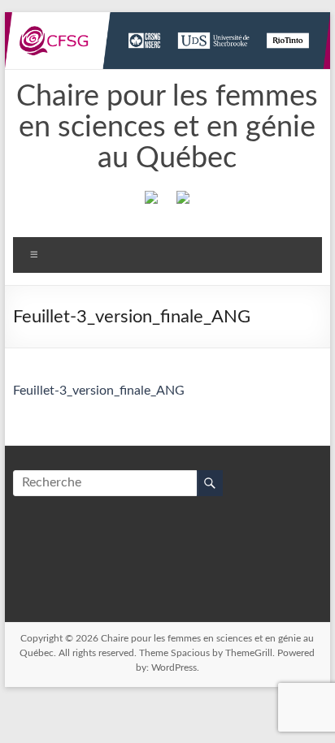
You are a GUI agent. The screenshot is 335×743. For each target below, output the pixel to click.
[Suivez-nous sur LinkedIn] (183, 200)
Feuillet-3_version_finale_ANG (99, 390)
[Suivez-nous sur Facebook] (151, 200)
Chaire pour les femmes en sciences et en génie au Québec (167, 127)
